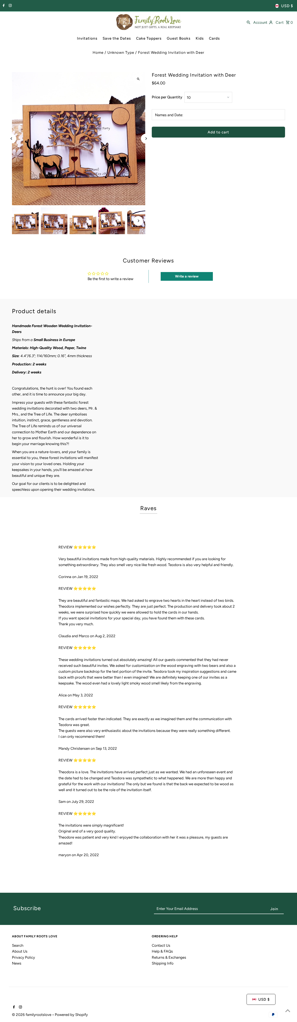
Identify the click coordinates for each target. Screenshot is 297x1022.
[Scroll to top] (288, 1010)
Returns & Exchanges (169, 957)
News (16, 963)
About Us (19, 951)
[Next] (146, 138)
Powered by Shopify (71, 1014)
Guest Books (178, 38)
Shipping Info (163, 963)
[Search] (248, 22)
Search (17, 945)
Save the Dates (117, 38)
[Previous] (11, 138)
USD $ (287, 5)
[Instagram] (10, 6)
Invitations (87, 38)
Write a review (187, 276)
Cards (214, 38)
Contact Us (161, 945)
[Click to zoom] (138, 79)
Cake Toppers (149, 38)
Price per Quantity (167, 97)
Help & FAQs (162, 951)
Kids (200, 38)
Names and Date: (169, 115)
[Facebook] (3, 6)
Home (98, 52)
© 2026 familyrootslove (32, 1014)
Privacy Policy (23, 957)
